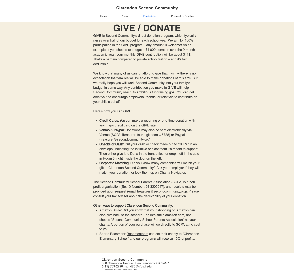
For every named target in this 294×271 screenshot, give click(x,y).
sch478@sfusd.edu (138, 266)
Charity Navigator (172, 172)
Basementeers (137, 234)
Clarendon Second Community (124, 259)
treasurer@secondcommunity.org (124, 139)
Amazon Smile (110, 210)
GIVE (145, 125)
